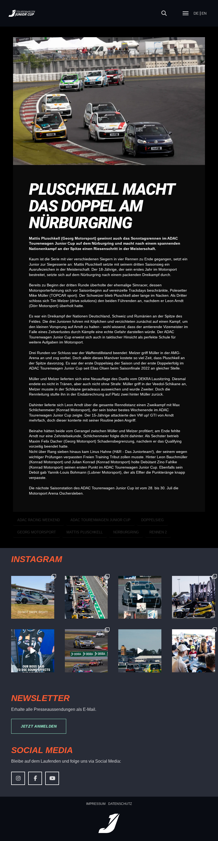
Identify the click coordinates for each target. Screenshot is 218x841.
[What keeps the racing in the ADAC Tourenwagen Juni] (139, 650)
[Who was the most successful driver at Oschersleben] (86, 597)
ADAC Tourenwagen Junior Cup (100, 520)
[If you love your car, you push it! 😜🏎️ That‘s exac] (193, 597)
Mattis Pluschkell (84, 532)
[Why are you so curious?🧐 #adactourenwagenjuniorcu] (32, 597)
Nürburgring (126, 532)
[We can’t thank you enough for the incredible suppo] (193, 650)
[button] (164, 13)
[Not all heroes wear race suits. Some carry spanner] (86, 650)
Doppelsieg (152, 520)
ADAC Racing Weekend (38, 520)
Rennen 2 (158, 532)
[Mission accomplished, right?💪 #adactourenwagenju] (32, 650)
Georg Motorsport (36, 532)
